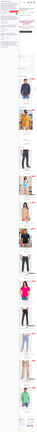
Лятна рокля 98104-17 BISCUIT (27, 197)
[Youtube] (32, 426)
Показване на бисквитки (5, 21)
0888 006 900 (23, 423)
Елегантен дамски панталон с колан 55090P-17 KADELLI (27, 355)
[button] (22, 13)
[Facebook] (28, 426)
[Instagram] (30, 426)
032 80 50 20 (23, 424)
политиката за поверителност (21, 68)
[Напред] (35, 88)
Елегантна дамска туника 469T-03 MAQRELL (27, 223)
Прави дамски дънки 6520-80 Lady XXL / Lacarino (27, 328)
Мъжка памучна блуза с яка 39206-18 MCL (27, 249)
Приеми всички (14, 11)
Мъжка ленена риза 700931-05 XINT (27, 408)
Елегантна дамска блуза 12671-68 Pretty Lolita (27, 302)
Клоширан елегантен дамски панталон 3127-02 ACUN (27, 382)
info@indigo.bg (23, 425)
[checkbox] (17, 13)
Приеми (5, 11)
